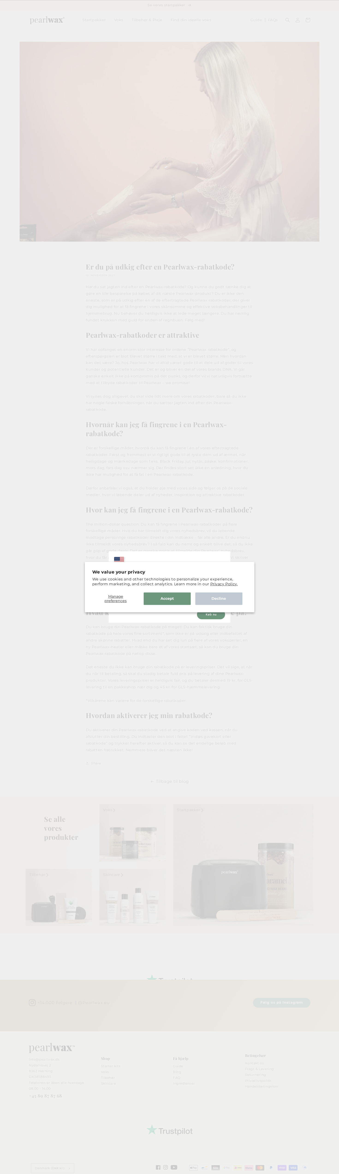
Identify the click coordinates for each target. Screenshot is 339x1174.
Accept (167, 598)
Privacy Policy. (224, 584)
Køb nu (211, 614)
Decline (218, 598)
